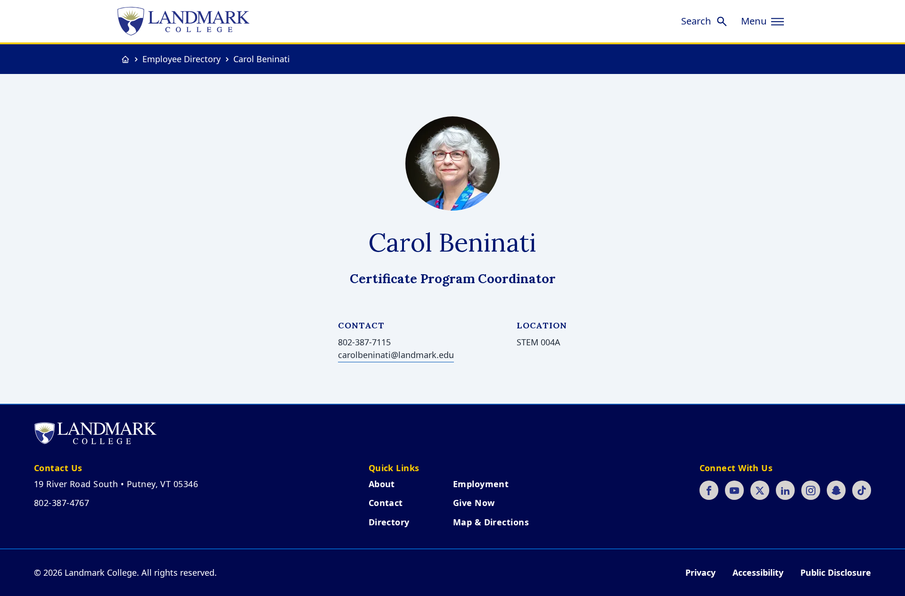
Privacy (700, 572)
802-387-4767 (61, 502)
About (382, 484)
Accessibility (757, 572)
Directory (389, 522)
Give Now (474, 502)
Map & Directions (491, 522)
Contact (386, 502)
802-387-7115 (364, 342)
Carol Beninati (261, 59)
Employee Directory (181, 59)
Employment (481, 484)
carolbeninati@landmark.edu (396, 354)
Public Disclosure (835, 572)
